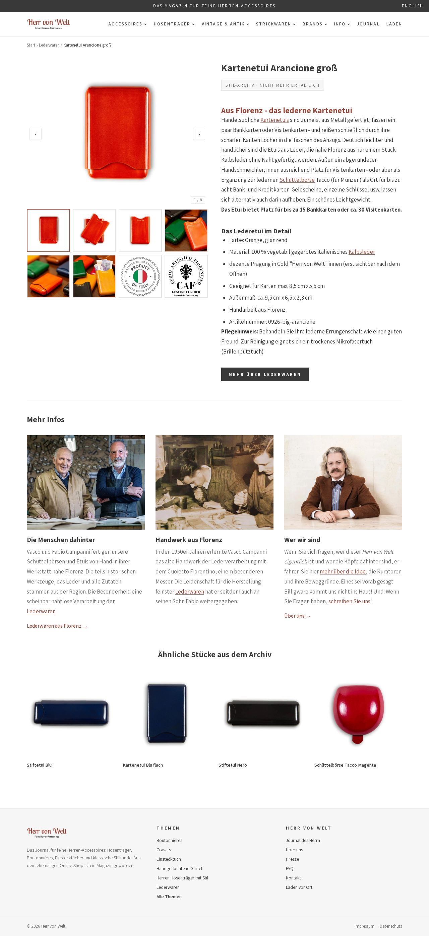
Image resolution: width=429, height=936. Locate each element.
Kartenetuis (274, 120)
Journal (368, 24)
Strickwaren (273, 24)
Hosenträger (172, 24)
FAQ (290, 868)
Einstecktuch (169, 859)
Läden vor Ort (299, 887)
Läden (394, 24)
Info (340, 24)
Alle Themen (169, 896)
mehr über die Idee (343, 571)
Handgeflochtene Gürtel (179, 868)
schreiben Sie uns (349, 601)
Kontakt (293, 878)
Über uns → (297, 615)
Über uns (294, 850)
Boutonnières (169, 840)
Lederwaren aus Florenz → (57, 625)
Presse (292, 859)
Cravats (164, 850)
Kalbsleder (362, 251)
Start (31, 45)
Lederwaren (49, 45)
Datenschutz (391, 926)
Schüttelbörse (297, 179)
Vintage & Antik (223, 24)
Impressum (364, 926)
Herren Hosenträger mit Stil (182, 878)
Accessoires (125, 24)
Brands (312, 24)
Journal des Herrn (303, 840)
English (413, 6)
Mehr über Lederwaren (265, 374)
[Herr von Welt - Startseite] (48, 24)
